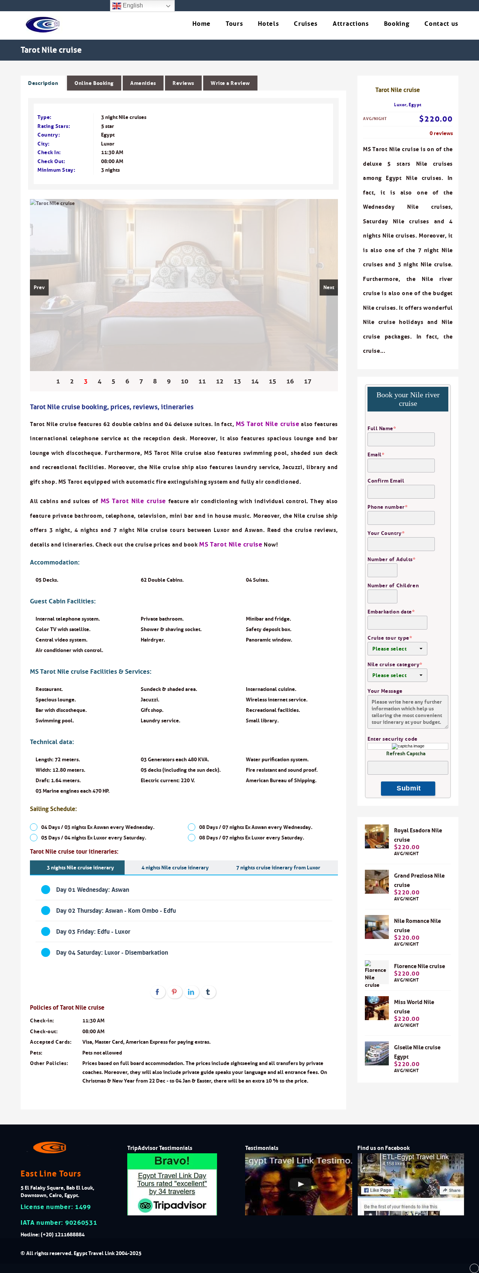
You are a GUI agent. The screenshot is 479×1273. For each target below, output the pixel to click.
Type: (44, 117)
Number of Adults (391, 559)
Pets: (36, 1052)
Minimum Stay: (56, 169)
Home (201, 24)
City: (43, 143)
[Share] (157, 992)
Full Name (381, 428)
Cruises (306, 24)
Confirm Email (385, 480)
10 (184, 381)
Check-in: (42, 1020)
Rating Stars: (53, 126)
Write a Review (230, 83)
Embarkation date (391, 611)
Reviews (183, 83)
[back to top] (474, 1268)
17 (307, 381)
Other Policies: (49, 1063)
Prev (39, 287)
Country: (48, 134)
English (132, 5)
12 (219, 381)
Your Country (386, 533)
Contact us (441, 24)
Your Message (385, 691)
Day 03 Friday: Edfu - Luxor (93, 931)
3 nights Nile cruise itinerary (80, 867)
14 (255, 381)
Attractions (351, 24)
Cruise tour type (389, 637)
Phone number (387, 507)
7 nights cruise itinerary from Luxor (278, 867)
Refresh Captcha (405, 753)
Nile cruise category (394, 664)
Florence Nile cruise (419, 966)
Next (328, 287)
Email (375, 454)
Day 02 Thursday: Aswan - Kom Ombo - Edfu (116, 910)
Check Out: (51, 161)
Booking (397, 24)
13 (237, 381)
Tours (234, 24)
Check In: (49, 152)
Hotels (268, 24)
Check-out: (44, 1031)
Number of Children (393, 585)
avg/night (406, 850)
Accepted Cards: (50, 1041)
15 (272, 381)
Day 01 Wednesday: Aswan (92, 889)
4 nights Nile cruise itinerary (175, 867)
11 (202, 381)
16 (290, 381)
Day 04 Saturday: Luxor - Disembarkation (112, 952)
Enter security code (392, 738)
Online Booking (94, 83)
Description (43, 83)
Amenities (143, 83)
